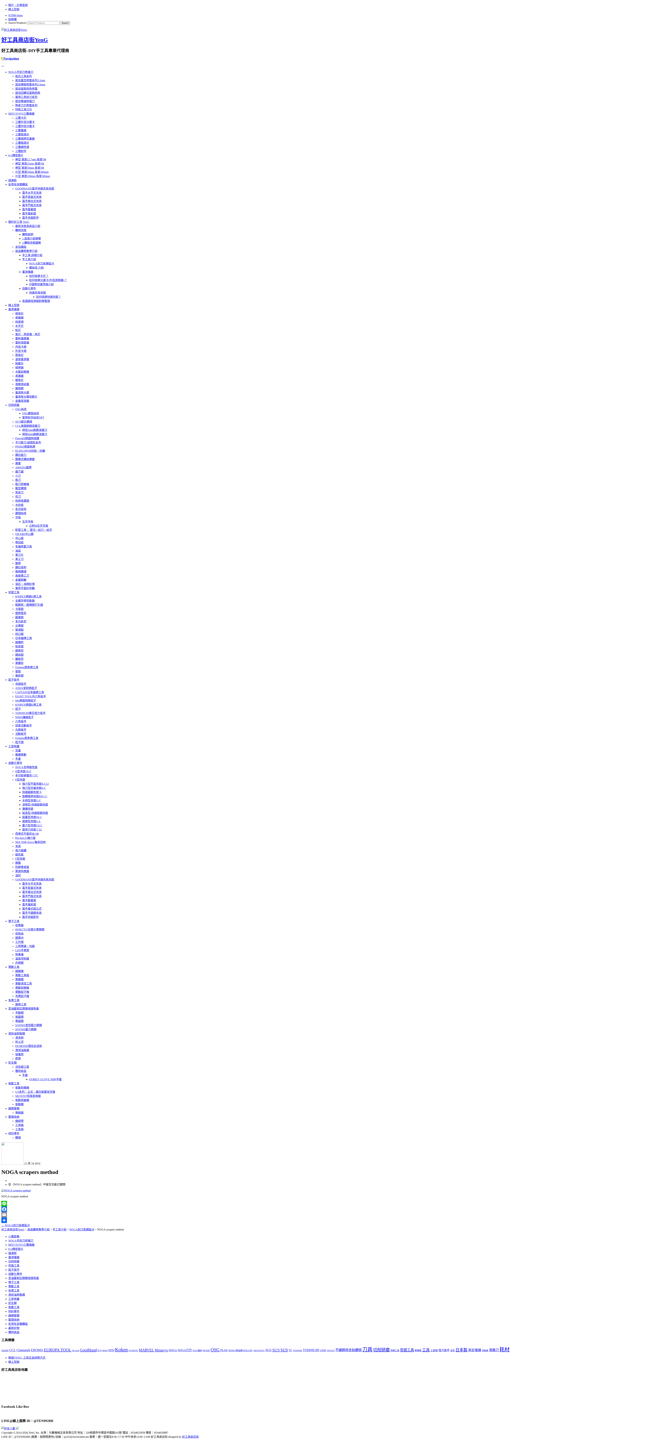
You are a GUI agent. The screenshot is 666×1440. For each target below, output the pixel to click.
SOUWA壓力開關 (25, 1029)
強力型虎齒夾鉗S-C (34, 788)
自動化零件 (29, 288)
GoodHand (88, 1350)
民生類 (12, 1062)
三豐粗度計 (22, 142)
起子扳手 (13, 679)
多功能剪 (20, 621)
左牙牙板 (27, 521)
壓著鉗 (19, 617)
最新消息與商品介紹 (27, 226)
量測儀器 (27, 271)
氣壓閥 (19, 1016)
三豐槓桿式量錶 (25, 138)
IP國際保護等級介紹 (41, 284)
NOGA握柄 (197, 1350)
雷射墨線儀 (22, 338)
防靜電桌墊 (22, 867)
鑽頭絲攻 (20, 513)
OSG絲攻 (21, 409)
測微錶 (485, 1350)
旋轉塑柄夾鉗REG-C (34, 796)
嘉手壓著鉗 (29, 209)
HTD (111, 1350)
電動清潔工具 (23, 983)
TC (290, 1350)
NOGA (173, 1350)
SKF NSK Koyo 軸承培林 (30, 842)
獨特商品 (20, 1071)
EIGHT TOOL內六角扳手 (30, 696)
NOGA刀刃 (185, 1350)
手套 (18, 758)
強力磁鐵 (20, 850)
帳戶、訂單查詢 (18, 5)
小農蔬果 (13, 1236)
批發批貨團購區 (18, 184)
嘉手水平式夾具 (32, 192)
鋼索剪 (19, 650)
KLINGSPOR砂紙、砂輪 (30, 450)
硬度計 (19, 380)
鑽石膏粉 (20, 567)
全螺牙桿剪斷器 (25, 600)
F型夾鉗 (20, 779)
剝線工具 (394, 1350)
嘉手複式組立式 (32, 908)
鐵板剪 (19, 658)
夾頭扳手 (20, 683)
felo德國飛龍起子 (25, 700)
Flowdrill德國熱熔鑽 (27, 438)
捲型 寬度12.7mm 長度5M (30, 159)
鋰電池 (19, 937)
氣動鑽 (19, 1104)
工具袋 (19, 1129)
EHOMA (37, 1350)
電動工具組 (22, 975)
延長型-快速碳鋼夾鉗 (35, 812)
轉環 (18, 1137)
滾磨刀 (494, 1350)
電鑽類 (19, 979)
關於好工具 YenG (18, 221)
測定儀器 (474, 1350)
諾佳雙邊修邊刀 (25, 101)
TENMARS (297, 1350)
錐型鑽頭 (20, 488)
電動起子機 (22, 991)
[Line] (333, 1203)
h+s (99, 1350)
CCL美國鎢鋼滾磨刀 (27, 425)
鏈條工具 (20, 1004)
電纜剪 (19, 663)
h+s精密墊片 (15, 155)
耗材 (505, 1349)
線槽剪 (19, 642)
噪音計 (19, 313)
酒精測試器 (22, 384)
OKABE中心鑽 (24, 534)
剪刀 (18, 496)
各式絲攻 (20, 509)
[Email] (333, 1214)
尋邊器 (19, 317)
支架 (452, 1350)
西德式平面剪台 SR (27, 833)
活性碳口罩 (22, 1066)
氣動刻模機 (22, 1087)
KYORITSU (133, 1350)
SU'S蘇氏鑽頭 (23, 421)
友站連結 (20, 246)
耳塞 (18, 750)
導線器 (19, 1112)
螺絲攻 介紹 (36, 267)
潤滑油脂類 (22, 1050)
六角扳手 (20, 721)
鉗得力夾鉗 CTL (32, 829)
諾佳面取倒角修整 (26, 88)
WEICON (331, 1350)
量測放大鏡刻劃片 (26, 396)
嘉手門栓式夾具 (32, 205)
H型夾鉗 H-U (23, 771)
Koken (121, 1349)
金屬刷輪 (20, 579)
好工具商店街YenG (24, 40)
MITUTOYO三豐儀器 (21, 113)
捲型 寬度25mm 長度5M (29, 163)
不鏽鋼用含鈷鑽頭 (348, 1350)
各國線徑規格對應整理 (36, 301)
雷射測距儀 (22, 342)
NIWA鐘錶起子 (24, 717)
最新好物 (13, 1328)
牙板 (18, 517)
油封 (18, 875)
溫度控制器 (22, 958)
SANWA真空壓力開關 (28, 1025)
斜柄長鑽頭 (22, 500)
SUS (284, 1350)
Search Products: (17, 22)
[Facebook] (333, 1209)
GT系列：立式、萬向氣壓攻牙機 (35, 1091)
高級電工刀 (22, 575)
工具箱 (19, 1125)
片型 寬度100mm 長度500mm (32, 176)
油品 (18, 550)
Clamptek (23, 1350)
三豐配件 (20, 151)
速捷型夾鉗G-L (31, 821)
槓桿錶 (19, 367)
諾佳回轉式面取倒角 (27, 92)
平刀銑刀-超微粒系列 (28, 442)
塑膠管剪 (20, 613)
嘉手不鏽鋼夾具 (32, 912)
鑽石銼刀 (20, 455)
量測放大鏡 (22, 392)
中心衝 (19, 538)
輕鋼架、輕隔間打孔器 (29, 604)
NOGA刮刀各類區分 (41, 263)
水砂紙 (19, 504)
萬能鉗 (19, 675)
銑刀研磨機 (22, 484)
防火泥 (19, 1041)
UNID (323, 1350)
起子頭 (19, 742)
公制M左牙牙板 (38, 525)
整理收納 (13, 1116)
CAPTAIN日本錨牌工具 (29, 692)
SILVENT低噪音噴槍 (28, 1096)
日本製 (461, 1350)
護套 (18, 463)
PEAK (224, 1350)
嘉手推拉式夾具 (32, 201)
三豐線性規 (22, 147)
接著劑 (19, 1054)
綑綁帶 (19, 1120)
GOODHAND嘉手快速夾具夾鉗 (34, 188)
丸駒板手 (20, 729)
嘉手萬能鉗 (29, 213)
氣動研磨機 (22, 1100)
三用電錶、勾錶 (25, 946)
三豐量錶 (20, 130)
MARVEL (146, 1350)
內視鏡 (19, 962)
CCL (12, 1350)
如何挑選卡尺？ (39, 276)
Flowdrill (75, 1350)
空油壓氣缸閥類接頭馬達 (23, 1008)
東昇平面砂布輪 (25, 588)
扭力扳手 (444, 1350)
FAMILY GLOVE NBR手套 (45, 1079)
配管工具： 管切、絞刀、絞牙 (33, 529)
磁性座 (19, 854)
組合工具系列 (23, 76)
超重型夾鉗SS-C (32, 817)
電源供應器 (22, 871)
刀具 (367, 1349)
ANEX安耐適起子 (26, 688)
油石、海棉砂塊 (25, 584)
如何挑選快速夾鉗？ (48, 296)
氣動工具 (13, 1083)
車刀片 (19, 554)
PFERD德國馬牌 (25, 446)
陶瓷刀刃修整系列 (26, 105)
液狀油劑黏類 (16, 1033)
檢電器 (19, 925)
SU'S (276, 1350)
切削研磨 (13, 405)
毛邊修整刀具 (23, 546)
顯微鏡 (19, 388)
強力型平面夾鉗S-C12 (35, 783)
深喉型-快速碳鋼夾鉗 (35, 804)
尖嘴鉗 (19, 625)
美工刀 (19, 559)
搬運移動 (20, 754)
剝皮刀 (19, 492)
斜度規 (19, 321)
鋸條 (18, 563)
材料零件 (13, 1133)
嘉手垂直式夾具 (32, 196)
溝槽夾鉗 (27, 808)
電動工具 (13, 966)
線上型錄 (13, 9)
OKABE (206, 1350)
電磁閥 (19, 1021)
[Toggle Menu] (2, 66)
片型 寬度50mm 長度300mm (32, 171)
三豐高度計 (22, 134)
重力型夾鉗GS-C (32, 825)
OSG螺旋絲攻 (30, 413)
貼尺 (18, 330)
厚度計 (19, 355)
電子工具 (13, 921)
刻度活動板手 (23, 725)
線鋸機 (19, 971)
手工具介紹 (29, 259)
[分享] (333, 1220)
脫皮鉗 (19, 646)
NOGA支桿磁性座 (26, 767)
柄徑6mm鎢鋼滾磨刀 (34, 434)
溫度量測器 (22, 359)
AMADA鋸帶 (23, 467)
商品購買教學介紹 (26, 251)
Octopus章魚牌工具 (26, 667)
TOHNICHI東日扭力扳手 (30, 713)
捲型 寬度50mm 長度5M (29, 167)
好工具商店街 (190, 1436)
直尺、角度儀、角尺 (27, 334)
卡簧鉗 (19, 609)
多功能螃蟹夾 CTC (26, 775)
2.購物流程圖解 (31, 242)
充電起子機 (22, 996)
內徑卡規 (20, 346)
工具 (426, 1350)
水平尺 (19, 325)
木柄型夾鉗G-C (31, 800)
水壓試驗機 (22, 371)
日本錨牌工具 (23, 638)
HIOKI (105, 1351)
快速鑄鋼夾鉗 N (32, 792)
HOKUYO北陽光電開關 (29, 929)
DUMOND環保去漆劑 (28, 1046)
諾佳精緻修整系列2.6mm (30, 84)
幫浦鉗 (19, 629)
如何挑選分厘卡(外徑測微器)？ (48, 280)
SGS (268, 1350)
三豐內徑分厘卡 (25, 126)
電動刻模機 (22, 987)
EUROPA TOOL (57, 1350)
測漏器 (19, 375)
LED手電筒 (22, 950)
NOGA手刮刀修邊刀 (20, 72)
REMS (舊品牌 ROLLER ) (240, 1350)
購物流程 (20, 230)
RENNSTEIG (259, 1350)
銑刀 (18, 479)
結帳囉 (12, 19)
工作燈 (19, 942)
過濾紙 (12, 180)
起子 (18, 708)
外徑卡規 (20, 350)
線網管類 (13, 1108)
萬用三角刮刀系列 (26, 97)
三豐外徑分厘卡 (25, 122)
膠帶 (18, 1058)
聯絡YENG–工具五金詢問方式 (26, 1357)
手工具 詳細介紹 (32, 255)
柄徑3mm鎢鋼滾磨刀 (34, 430)
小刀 (18, 475)
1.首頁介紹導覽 (31, 238)
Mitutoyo (161, 1350)
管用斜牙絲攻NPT (33, 417)
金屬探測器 (22, 400)
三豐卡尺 (20, 117)
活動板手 (20, 733)
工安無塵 (13, 746)
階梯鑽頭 (20, 571)
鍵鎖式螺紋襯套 (25, 459)
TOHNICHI (311, 1350)
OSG (215, 1349)
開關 (18, 862)
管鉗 (18, 671)
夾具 (18, 846)
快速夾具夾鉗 (37, 292)
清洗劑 (19, 1037)
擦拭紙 (19, 542)
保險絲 (19, 933)
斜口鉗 (19, 634)
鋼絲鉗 (19, 654)
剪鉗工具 (13, 592)
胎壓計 (19, 363)
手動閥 (19, 1012)
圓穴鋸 (19, 471)
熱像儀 (19, 954)
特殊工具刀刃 (23, 109)
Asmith (4, 1350)
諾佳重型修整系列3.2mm (30, 80)
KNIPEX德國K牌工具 (28, 596)
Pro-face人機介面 (25, 837)
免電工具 (13, 1000)
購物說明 (27, 234)
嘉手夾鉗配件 (30, 217)
